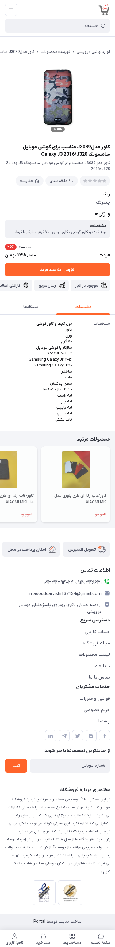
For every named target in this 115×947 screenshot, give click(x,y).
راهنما (104, 721)
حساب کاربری (97, 632)
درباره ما (102, 666)
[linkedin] (50, 735)
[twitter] (77, 735)
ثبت (16, 766)
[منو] (11, 10)
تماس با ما (99, 677)
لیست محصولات (94, 655)
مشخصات (83, 307)
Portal (39, 922)
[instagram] (91, 735)
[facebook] (104, 735)
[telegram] (64, 735)
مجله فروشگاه (96, 643)
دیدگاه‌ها (30, 307)
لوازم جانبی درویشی (93, 51)
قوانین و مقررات (94, 698)
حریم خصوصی (97, 710)
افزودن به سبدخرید (57, 270)
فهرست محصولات (55, 51)
